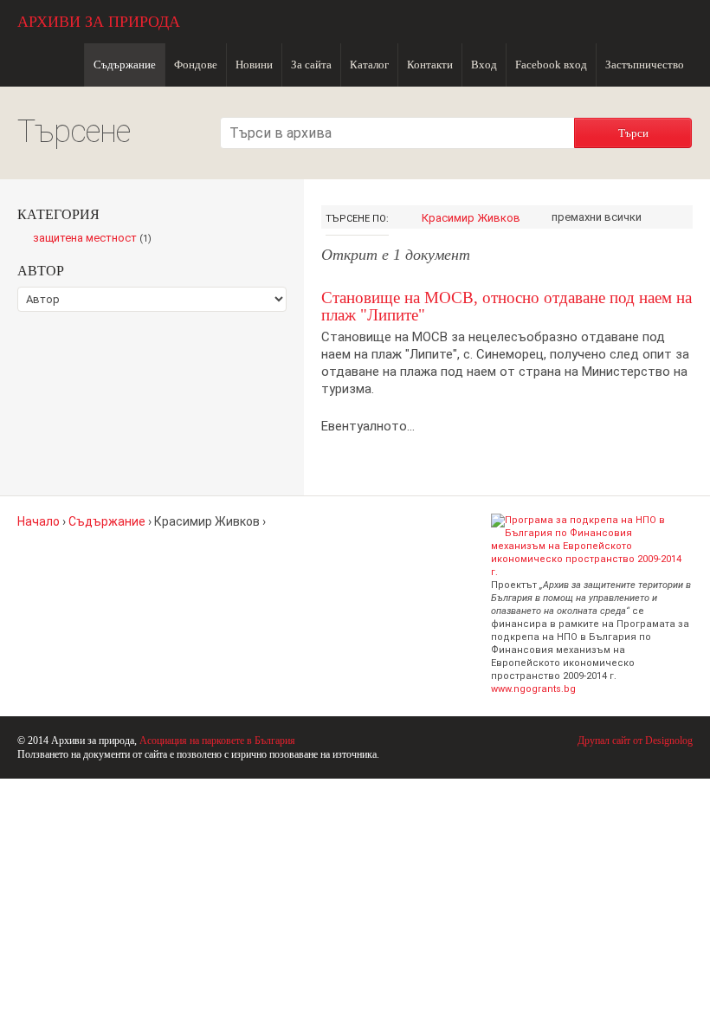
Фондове (195, 64)
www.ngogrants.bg (533, 689)
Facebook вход (551, 64)
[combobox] (397, 133)
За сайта (311, 64)
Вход (484, 64)
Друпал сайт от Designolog (635, 740)
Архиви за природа (98, 21)
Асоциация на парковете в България (217, 740)
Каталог (369, 64)
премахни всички (597, 216)
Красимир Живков (471, 217)
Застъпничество (644, 64)
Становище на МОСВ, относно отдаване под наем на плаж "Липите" (506, 306)
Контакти (430, 64)
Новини (254, 64)
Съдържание (125, 64)
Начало (38, 521)
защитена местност (96, 239)
